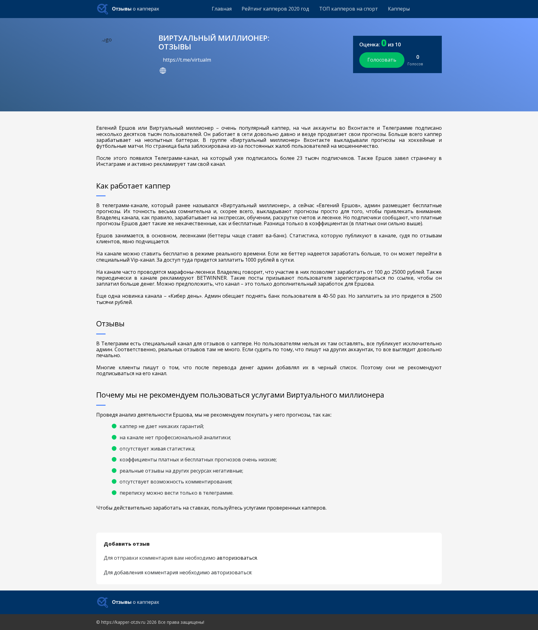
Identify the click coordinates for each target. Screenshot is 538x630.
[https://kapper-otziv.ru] (128, 9)
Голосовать (381, 59)
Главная (222, 8)
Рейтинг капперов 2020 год (275, 8)
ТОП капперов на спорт (348, 8)
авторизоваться (237, 557)
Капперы (399, 8)
